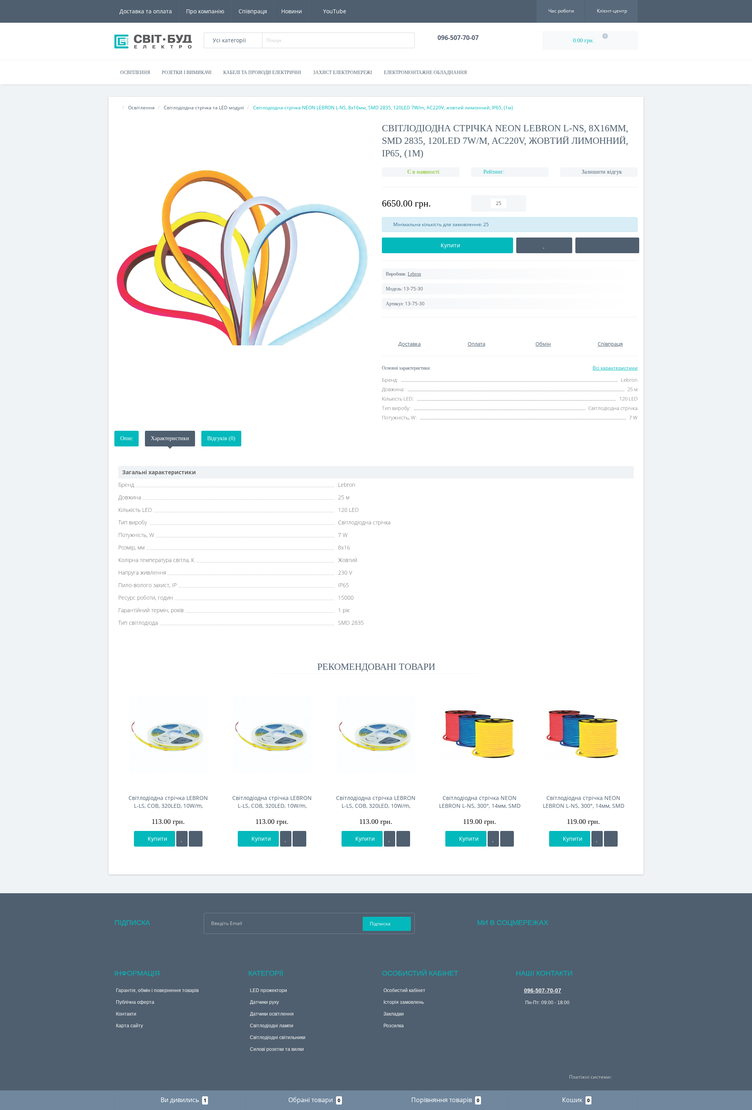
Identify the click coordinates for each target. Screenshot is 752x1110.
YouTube (334, 11)
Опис (126, 438)
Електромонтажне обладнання (425, 72)
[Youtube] (586, 921)
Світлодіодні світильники (278, 1037)
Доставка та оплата (145, 11)
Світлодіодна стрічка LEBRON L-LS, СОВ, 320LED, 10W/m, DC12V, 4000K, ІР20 (272, 802)
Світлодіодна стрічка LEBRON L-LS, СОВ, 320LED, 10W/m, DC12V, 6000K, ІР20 (376, 802)
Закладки (393, 1014)
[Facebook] (564, 921)
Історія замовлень (403, 1002)
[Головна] (116, 107)
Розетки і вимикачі (187, 72)
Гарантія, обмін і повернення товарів (157, 990)
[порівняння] (195, 839)
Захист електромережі (342, 72)
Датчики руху (264, 1002)
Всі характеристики (615, 368)
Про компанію (205, 11)
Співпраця (253, 11)
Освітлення (135, 72)
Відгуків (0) (221, 438)
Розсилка (393, 1025)
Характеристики (170, 438)
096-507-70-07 (542, 990)
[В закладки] (182, 839)
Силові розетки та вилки (277, 1049)
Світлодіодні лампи (271, 1025)
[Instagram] (575, 921)
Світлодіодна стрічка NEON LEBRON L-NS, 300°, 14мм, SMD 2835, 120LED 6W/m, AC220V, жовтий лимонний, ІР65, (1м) (480, 802)
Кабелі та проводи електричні (262, 72)
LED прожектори (268, 990)
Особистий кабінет (404, 990)
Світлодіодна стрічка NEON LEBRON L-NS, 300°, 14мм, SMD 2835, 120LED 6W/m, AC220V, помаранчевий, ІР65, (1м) (583, 802)
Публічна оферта (135, 1002)
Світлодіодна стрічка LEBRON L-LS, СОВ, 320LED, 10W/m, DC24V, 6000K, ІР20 (168, 802)
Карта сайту (129, 1025)
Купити (156, 838)
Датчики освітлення (272, 1014)
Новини (291, 11)
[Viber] (521, 1015)
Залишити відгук (602, 172)
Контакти (126, 1014)
